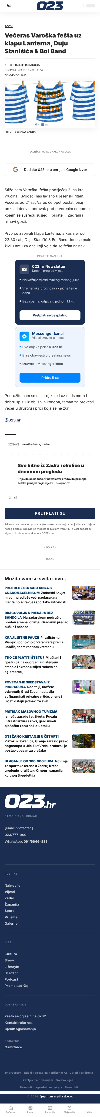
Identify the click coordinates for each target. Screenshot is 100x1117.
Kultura (11, 954)
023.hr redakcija (27, 65)
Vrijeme (11, 917)
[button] (9, 6)
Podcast (11, 979)
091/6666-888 (35, 841)
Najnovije (12, 885)
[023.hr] (50, 6)
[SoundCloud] (45, 854)
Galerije (11, 923)
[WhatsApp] (55, 854)
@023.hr (13, 420)
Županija (12, 904)
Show (9, 960)
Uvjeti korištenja (81, 1072)
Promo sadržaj (17, 986)
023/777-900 (15, 835)
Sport (9, 911)
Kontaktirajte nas (19, 1023)
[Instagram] (26, 854)
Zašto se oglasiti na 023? (25, 1016)
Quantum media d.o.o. (56, 1096)
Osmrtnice (13, 1047)
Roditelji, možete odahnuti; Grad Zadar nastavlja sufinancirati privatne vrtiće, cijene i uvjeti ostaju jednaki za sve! (33, 694)
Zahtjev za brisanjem (38, 1080)
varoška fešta (31, 444)
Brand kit (71, 1087)
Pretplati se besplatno (50, 315)
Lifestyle (12, 967)
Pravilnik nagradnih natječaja (41, 1087)
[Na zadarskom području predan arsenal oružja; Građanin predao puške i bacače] (83, 618)
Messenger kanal (47, 333)
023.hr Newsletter (49, 266)
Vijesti (10, 892)
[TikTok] (36, 854)
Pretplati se (50, 513)
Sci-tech (12, 973)
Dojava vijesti (65, 1080)
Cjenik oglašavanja (20, 1029)
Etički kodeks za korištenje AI (45, 1072)
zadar (46, 444)
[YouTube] (17, 854)
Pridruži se (50, 378)
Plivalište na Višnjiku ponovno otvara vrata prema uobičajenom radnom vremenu (34, 642)
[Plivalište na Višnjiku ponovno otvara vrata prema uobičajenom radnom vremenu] (83, 642)
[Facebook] (8, 854)
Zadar (9, 25)
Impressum (13, 1072)
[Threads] (64, 854)
